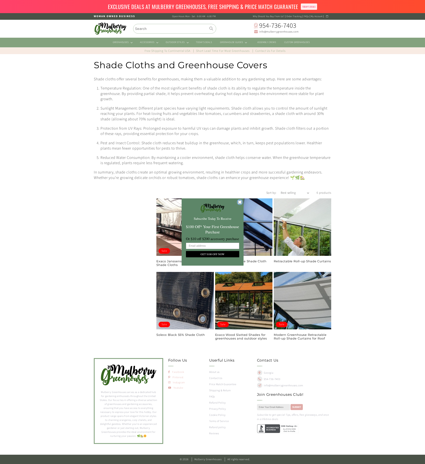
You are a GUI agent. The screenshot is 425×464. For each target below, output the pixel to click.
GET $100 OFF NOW (212, 254)
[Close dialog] (239, 202)
